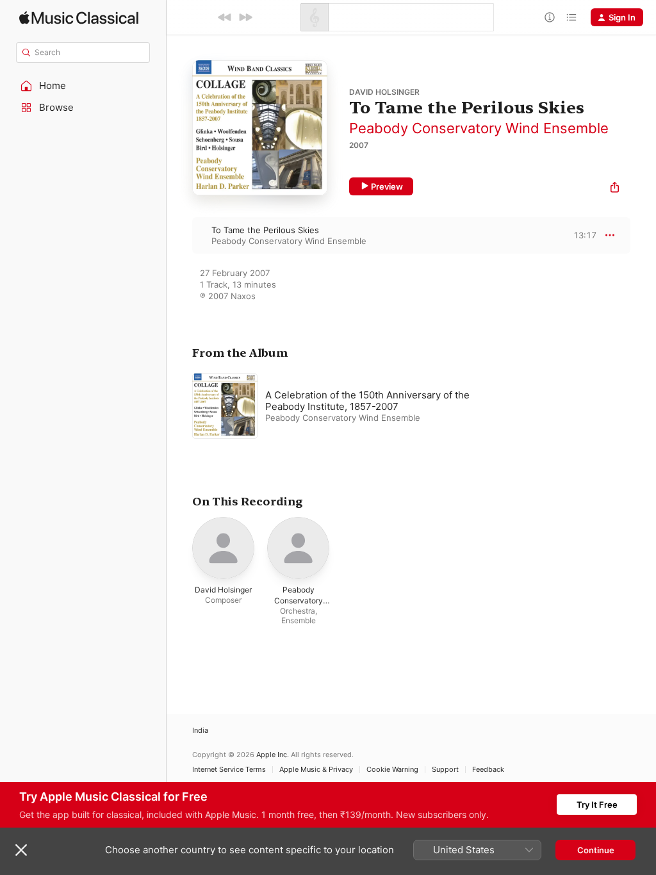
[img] (78, 17)
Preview (387, 186)
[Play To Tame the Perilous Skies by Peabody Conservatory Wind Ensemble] (179, 235)
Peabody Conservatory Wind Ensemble (479, 128)
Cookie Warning (392, 769)
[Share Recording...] (615, 189)
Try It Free (597, 804)
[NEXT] (245, 17)
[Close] (21, 850)
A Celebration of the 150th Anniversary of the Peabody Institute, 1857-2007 (367, 401)
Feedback (488, 769)
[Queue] (571, 17)
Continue (595, 850)
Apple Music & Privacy (316, 769)
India (200, 730)
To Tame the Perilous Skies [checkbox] (265, 230)
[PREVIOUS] (225, 17)
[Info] (549, 17)
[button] (83, 85)
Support (445, 769)
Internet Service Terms (229, 769)
